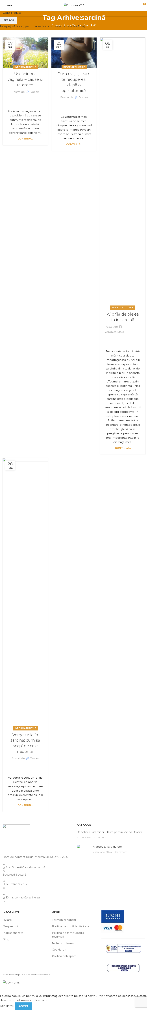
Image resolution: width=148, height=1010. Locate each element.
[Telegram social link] (32, 99)
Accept (23, 1006)
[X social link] (23, 99)
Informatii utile (25, 67)
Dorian (34, 92)
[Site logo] (74, 5)
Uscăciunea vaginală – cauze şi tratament (25, 79)
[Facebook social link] (19, 99)
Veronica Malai (115, 332)
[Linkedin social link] (27, 99)
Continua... (25, 138)
